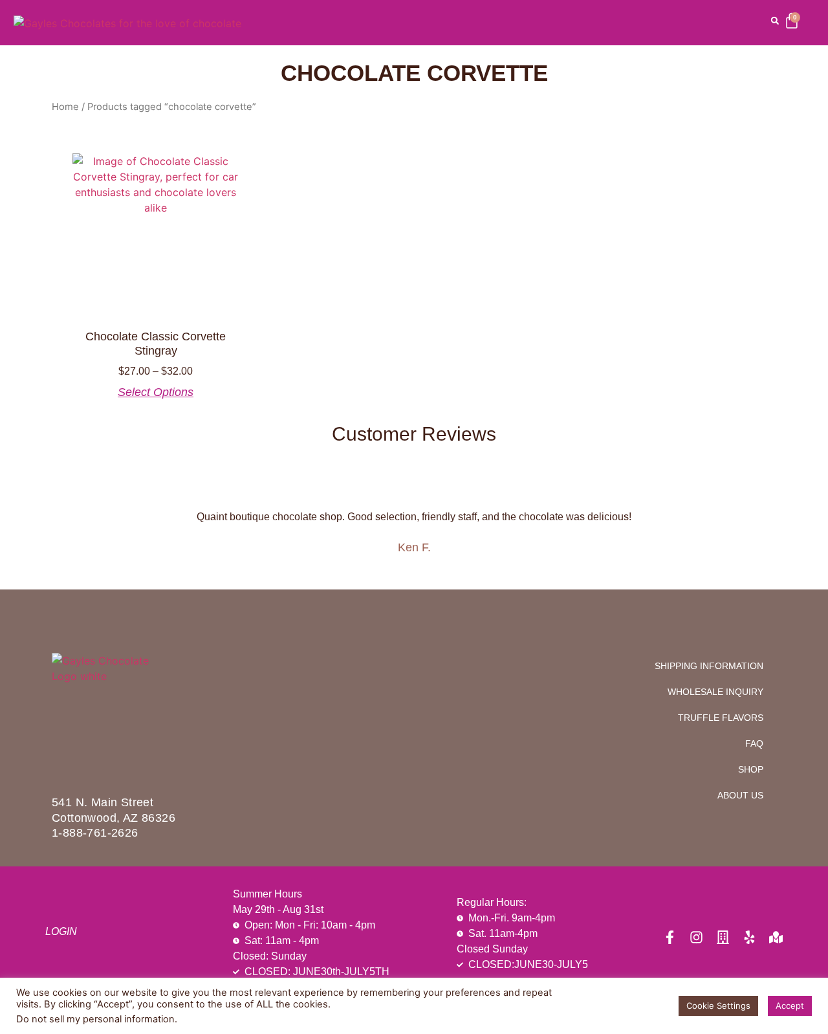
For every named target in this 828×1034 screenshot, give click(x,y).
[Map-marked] (776, 937)
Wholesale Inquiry (715, 692)
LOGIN (61, 931)
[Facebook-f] (670, 937)
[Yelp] (749, 937)
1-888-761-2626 (95, 832)
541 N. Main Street (102, 802)
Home (65, 107)
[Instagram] (696, 937)
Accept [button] (790, 1005)
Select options (155, 392)
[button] (775, 20)
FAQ (754, 743)
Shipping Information (709, 666)
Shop (750, 769)
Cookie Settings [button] (718, 1005)
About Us (740, 795)
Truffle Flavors (720, 717)
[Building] (723, 937)
